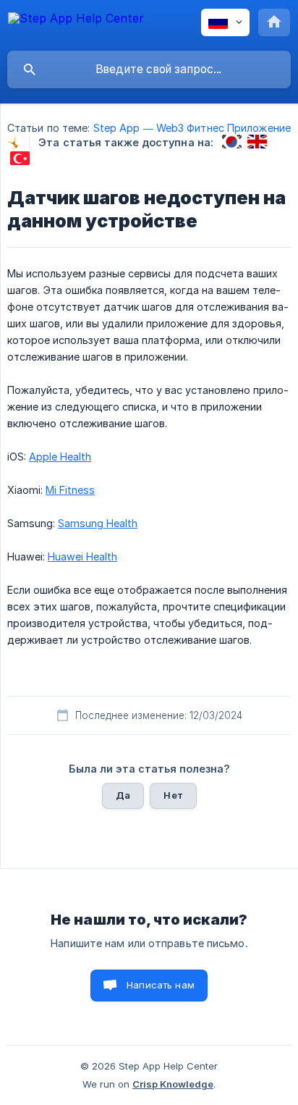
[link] (232, 141)
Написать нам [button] (161, 985)
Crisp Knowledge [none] (172, 1084)
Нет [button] (172, 795)
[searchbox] (149, 69)
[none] (76, 25)
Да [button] (123, 795)
